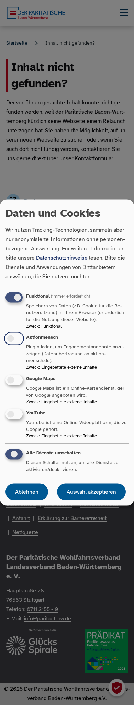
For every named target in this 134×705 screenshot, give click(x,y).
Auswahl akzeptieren (91, 491)
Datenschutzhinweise (62, 257)
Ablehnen (26, 491)
